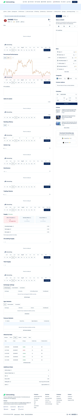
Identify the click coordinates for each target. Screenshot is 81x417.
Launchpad (36, 405)
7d (15, 50)
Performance (21, 11)
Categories (15, 11)
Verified (11, 214)
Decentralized (15, 287)
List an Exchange (48, 403)
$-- (74, 54)
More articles (66, 127)
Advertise (47, 396)
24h (13, 50)
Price (6, 11)
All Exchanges (7, 287)
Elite (35, 402)
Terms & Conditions (29, 414)
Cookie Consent (17, 414)
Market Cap (43, 11)
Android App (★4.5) (38, 396)
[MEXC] (6, 406)
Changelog (59, 398)
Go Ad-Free (7, 86)
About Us (14, 398)
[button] (61, 78)
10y (31, 50)
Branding (58, 402)
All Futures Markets (27, 330)
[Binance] (13, 406)
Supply (64, 11)
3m (21, 50)
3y (26, 50)
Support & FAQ (71, 400)
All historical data (26, 362)
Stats (10, 11)
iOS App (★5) (36, 398)
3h (7, 50)
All (34, 50)
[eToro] (13, 409)
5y (29, 50)
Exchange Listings (71, 11)
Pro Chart (36, 400)
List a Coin (47, 400)
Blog (57, 403)
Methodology (59, 400)
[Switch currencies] (66, 99)
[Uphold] (21, 409)
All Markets (27, 313)
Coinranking (10, 2)
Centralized (22, 287)
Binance (24, 402)
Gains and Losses (30, 11)
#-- (11, 21)
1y (24, 50)
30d (18, 50)
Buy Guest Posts (48, 398)
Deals (35, 407)
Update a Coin (48, 402)
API (34, 403)
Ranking (37, 11)
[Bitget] (21, 406)
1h (4, 50)
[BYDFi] (6, 409)
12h (10, 50)
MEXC (21, 402)
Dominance (50, 11)
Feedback (70, 398)
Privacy (22, 414)
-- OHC (75, 60)
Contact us (70, 396)
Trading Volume (57, 11)
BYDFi (28, 402)
